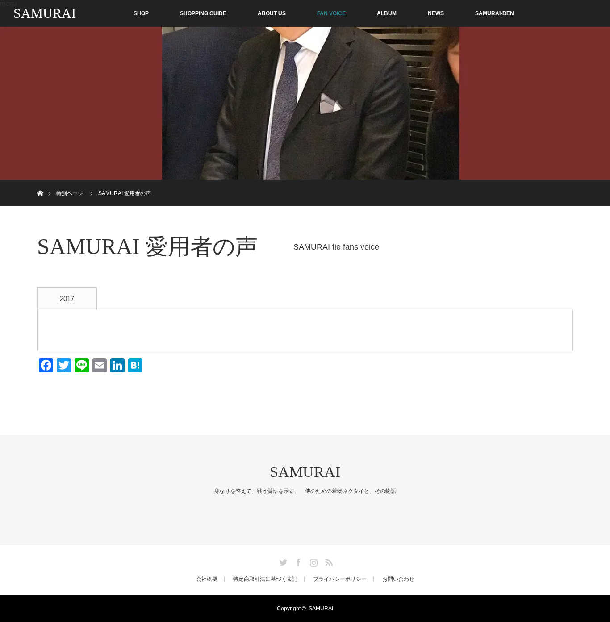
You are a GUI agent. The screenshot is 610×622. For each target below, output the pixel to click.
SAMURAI (44, 13)
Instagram (312, 561)
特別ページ (69, 193)
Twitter (282, 561)
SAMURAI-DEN (494, 13)
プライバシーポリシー (340, 579)
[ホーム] (40, 183)
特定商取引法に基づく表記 (265, 579)
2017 (67, 298)
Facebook (297, 561)
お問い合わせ (398, 579)
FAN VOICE (331, 13)
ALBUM (387, 13)
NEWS (436, 13)
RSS (327, 561)
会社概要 (206, 579)
